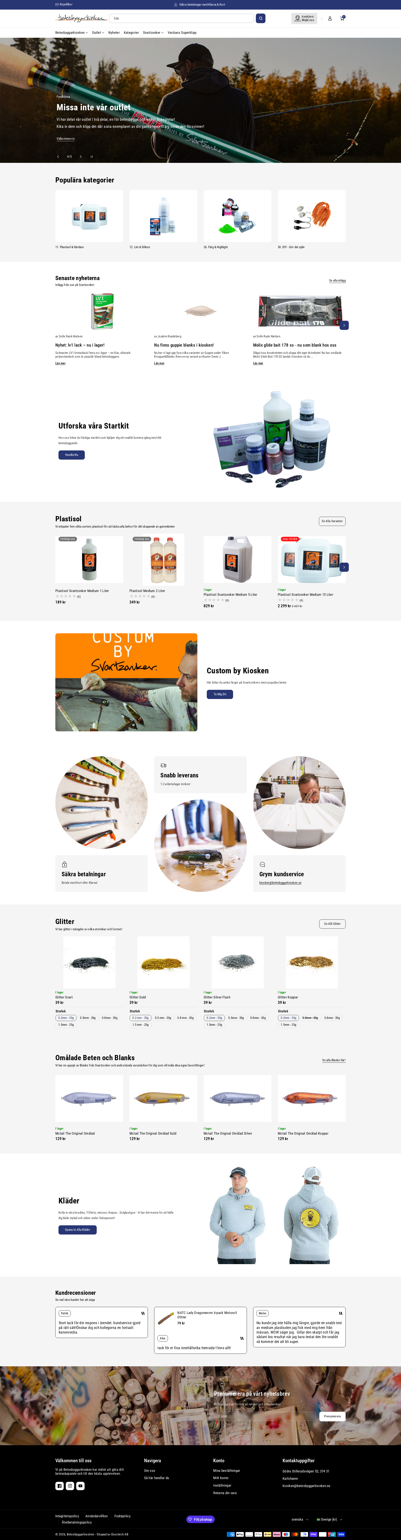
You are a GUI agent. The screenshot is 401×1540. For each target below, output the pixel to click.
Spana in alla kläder (77, 1230)
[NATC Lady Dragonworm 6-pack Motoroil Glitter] (165, 1318)
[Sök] (260, 18)
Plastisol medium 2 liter (147, 591)
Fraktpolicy (122, 1516)
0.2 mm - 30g (140, 1018)
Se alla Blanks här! (334, 1060)
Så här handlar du (156, 1478)
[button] (342, 18)
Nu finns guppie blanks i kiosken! (184, 345)
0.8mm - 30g (109, 1018)
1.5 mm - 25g (140, 1025)
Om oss (149, 1470)
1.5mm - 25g (66, 1025)
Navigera (152, 1460)
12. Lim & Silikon (139, 247)
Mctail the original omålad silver (228, 1133)
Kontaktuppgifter (299, 1460)
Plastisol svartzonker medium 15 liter (305, 594)
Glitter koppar (288, 997)
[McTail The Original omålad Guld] (163, 1098)
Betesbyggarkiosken (80, 1534)
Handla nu (71, 455)
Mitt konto (220, 1478)
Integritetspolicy (67, 1516)
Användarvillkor (96, 1516)
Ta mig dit (220, 694)
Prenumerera (332, 1416)
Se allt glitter (332, 924)
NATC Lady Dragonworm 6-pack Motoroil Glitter (207, 1315)
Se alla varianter (332, 521)
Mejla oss (308, 20)
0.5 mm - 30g (163, 1018)
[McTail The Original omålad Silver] (238, 1098)
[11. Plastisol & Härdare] (89, 216)
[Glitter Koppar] (312, 962)
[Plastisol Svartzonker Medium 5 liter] (238, 560)
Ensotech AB (119, 1534)
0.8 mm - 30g (185, 1018)
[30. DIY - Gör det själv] (312, 216)
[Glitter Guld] (163, 962)
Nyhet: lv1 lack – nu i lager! (80, 345)
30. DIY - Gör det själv (291, 247)
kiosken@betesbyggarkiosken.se (280, 883)
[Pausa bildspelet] (88, 156)
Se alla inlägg (337, 280)
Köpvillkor (66, 4)
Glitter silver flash (217, 997)
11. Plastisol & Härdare (69, 247)
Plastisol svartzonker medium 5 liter (230, 594)
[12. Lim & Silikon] (163, 216)
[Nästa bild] (78, 156)
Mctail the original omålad (75, 1133)
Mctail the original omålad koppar (303, 1133)
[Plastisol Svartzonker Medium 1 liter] (89, 560)
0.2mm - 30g (66, 1018)
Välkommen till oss (73, 1460)
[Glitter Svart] (89, 962)
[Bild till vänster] (56, 325)
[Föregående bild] (60, 156)
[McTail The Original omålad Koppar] (312, 1098)
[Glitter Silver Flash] (238, 962)
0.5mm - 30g (87, 1018)
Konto (218, 1460)
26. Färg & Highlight (216, 247)
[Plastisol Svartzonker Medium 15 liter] (312, 560)
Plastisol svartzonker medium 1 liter (82, 591)
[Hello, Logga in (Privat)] (330, 18)
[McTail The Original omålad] (89, 1098)
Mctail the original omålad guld (152, 1133)
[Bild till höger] (344, 325)
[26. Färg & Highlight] (238, 216)
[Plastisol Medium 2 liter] (163, 560)
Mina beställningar (226, 1470)
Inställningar (222, 1485)
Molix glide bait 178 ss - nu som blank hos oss (295, 345)
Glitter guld (137, 997)
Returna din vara (225, 1493)
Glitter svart (64, 997)
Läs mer (60, 363)
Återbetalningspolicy (77, 1522)
